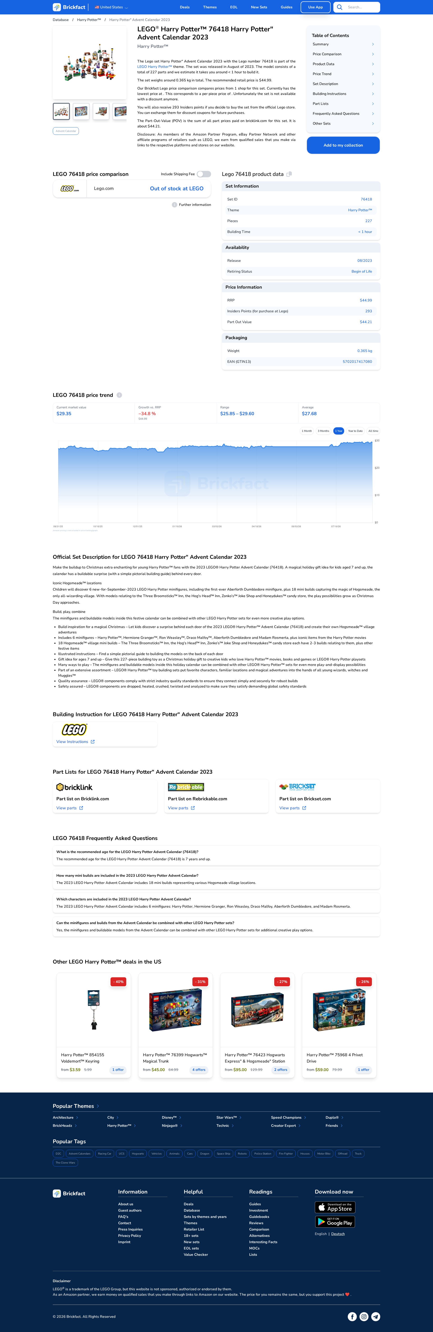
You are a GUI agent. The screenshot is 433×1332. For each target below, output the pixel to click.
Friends (332, 1125)
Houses (305, 1153)
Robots (242, 1153)
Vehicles (157, 1153)
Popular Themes (73, 1106)
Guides (287, 7)
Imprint (124, 1242)
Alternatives (259, 1235)
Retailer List (194, 1229)
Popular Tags (69, 1141)
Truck (358, 1153)
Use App (315, 7)
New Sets (259, 7)
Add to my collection (343, 145)
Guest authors (130, 1210)
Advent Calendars (79, 1153)
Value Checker (196, 1254)
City (110, 1117)
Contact (124, 1223)
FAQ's (123, 1216)
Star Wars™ (226, 1117)
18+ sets (191, 1235)
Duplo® (332, 1117)
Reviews (256, 1223)
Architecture (63, 1117)
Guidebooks (259, 1216)
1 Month (307, 431)
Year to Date (355, 431)
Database (192, 1210)
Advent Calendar (66, 131)
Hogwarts (138, 1153)
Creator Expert (283, 1125)
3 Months (323, 431)
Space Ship (223, 1153)
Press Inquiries (130, 1229)
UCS (121, 1153)
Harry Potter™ (360, 210)
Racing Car (104, 1153)
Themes (210, 7)
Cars (190, 1153)
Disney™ (169, 1117)
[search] (339, 7)
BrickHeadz (62, 1125)
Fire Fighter (286, 1153)
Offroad (342, 1153)
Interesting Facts (263, 1242)
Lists (253, 1254)
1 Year (338, 431)
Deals (185, 7)
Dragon (204, 1153)
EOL (233, 7)
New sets (192, 1242)
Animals (174, 1153)
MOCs (254, 1248)
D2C (58, 1153)
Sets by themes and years (205, 1216)
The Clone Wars (65, 1162)
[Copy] (289, 174)
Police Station (262, 1153)
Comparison (259, 1229)
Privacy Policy (129, 1235)
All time (373, 431)
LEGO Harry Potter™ (154, 66)
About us (125, 1204)
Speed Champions (286, 1117)
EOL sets (191, 1248)
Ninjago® (170, 1125)
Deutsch (338, 1233)
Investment (258, 1210)
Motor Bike (323, 1153)
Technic (222, 1125)
